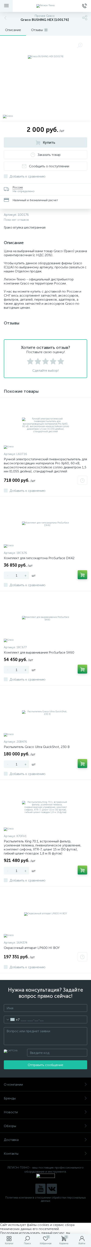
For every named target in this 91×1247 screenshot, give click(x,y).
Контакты (11, 1154)
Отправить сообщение (45, 1065)
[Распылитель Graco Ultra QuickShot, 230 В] (45, 713)
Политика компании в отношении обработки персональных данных (45, 1199)
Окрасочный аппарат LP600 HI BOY (32, 948)
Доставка (11, 1140)
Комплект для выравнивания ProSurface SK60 (39, 652)
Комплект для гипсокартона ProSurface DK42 (39, 558)
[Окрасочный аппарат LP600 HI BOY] (45, 913)
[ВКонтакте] (52, 1189)
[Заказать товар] (82, 480)
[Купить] (82, 574)
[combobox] (11, 1019)
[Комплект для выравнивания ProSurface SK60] (45, 618)
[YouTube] (40, 1189)
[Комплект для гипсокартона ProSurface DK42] (45, 524)
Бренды (10, 1098)
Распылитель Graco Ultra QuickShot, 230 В (37, 747)
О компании (13, 1084)
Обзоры (10, 1126)
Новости (11, 1112)
